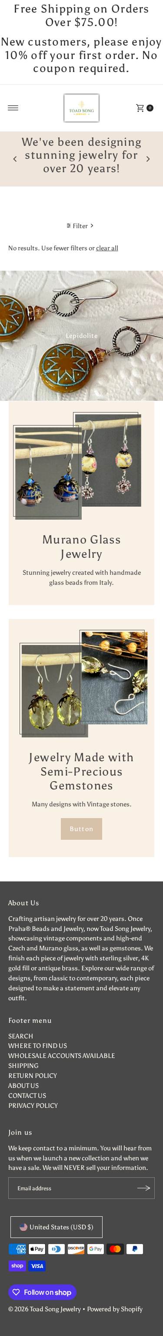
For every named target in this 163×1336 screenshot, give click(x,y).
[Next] (147, 158)
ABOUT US (23, 1085)
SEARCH (20, 1036)
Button (81, 829)
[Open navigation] (13, 108)
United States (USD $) (61, 1227)
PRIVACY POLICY (33, 1105)
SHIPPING (23, 1065)
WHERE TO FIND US (37, 1045)
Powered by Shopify (115, 1309)
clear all (107, 248)
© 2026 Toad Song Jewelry (44, 1309)
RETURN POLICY (32, 1075)
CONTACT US (27, 1095)
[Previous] (15, 158)
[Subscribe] (144, 1188)
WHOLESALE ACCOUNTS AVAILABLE (61, 1055)
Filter (80, 226)
